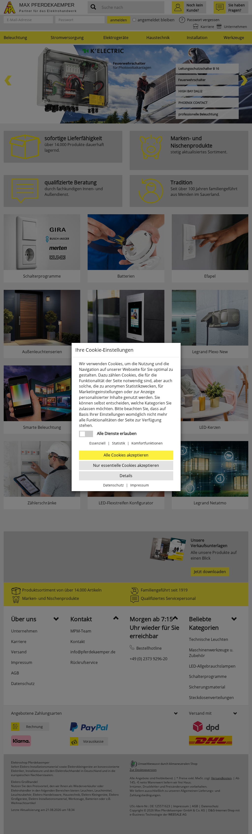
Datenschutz (113, 485)
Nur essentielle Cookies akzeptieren (126, 465)
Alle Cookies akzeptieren (126, 455)
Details (126, 475)
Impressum (139, 485)
